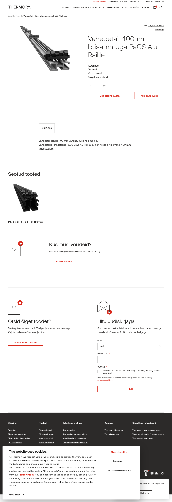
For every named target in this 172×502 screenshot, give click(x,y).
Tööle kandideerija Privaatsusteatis (148, 434)
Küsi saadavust (149, 95)
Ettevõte (134, 7)
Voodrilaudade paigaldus (74, 438)
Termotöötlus (69, 430)
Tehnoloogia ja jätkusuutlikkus (88, 7)
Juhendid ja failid (152, 2)
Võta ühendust (63, 261)
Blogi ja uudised (15, 442)
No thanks (144, 493)
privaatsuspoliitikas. (105, 380)
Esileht (11, 16)
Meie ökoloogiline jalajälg (19, 438)
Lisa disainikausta (109, 95)
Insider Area (135, 2)
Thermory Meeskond (17, 434)
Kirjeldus (47, 128)
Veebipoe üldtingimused (143, 438)
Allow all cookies (119, 452)
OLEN (100, 340)
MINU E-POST (103, 353)
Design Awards (99, 2)
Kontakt (146, 7)
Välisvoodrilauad (46, 434)
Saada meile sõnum (25, 342)
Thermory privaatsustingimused (146, 430)
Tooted (64, 7)
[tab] (47, 128)
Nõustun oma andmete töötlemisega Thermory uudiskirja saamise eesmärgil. (132, 371)
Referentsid (113, 7)
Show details (14, 494)
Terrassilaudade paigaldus (75, 434)
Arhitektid (113, 2)
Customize (117, 461)
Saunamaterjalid (46, 438)
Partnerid (124, 2)
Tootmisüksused (112, 434)
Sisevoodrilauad (46, 442)
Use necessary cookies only (119, 470)
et (163, 1)
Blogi (124, 7)
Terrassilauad (45, 430)
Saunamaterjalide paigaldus (75, 442)
